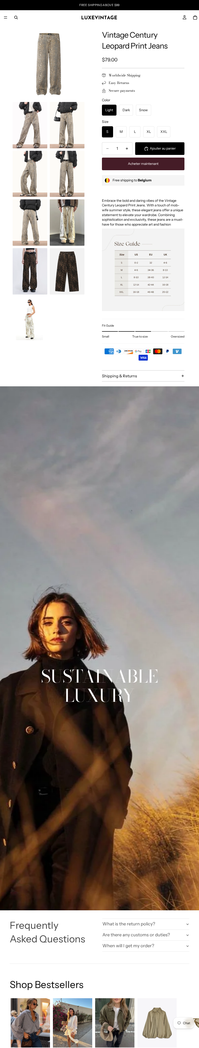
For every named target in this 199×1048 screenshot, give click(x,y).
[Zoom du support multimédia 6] (30, 222)
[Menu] (5, 17)
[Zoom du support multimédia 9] (67, 271)
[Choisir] (42, 1040)
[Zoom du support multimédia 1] (48, 64)
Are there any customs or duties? (136, 935)
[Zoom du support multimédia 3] (67, 125)
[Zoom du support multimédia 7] (67, 222)
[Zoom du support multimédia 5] (67, 174)
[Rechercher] (16, 17)
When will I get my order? (128, 945)
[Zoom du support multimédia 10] (30, 318)
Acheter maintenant (143, 163)
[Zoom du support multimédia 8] (30, 271)
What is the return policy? (128, 924)
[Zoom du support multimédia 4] (30, 174)
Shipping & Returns (119, 375)
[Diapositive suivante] (184, 1040)
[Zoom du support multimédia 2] (30, 125)
